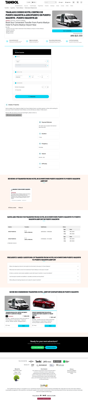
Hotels (67, 5)
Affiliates (72, 369)
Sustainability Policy (71, 372)
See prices (32, 96)
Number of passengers (19, 87)
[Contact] (73, 2)
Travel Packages (33, 5)
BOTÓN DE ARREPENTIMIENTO (44, 398)
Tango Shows (40, 5)
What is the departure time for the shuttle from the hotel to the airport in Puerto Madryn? (29, 266)
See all (21, 207)
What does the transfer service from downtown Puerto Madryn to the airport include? (28, 269)
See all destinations (18, 5)
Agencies (68, 2)
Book (23, 325)
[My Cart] (77, 2)
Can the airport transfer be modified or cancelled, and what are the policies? (26, 276)
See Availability (67, 31)
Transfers (47, 5)
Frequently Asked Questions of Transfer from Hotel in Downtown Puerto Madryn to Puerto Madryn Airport (44, 258)
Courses (62, 5)
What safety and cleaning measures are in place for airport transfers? (25, 280)
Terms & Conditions (71, 370)
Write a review (12, 207)
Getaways (52, 5)
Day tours (26, 5)
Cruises (57, 5)
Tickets (71, 5)
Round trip (19, 89)
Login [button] (61, 2)
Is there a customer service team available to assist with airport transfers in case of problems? (30, 273)
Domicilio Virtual (17, 374)
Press (71, 373)
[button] (50, 2)
